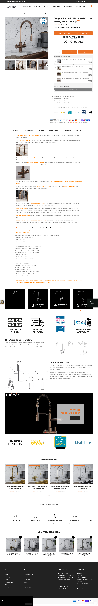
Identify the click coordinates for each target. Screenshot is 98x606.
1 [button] (48, 495)
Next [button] (47, 65)
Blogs (25, 582)
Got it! (28, 603)
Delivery (7, 579)
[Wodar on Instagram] (82, 589)
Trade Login (8, 577)
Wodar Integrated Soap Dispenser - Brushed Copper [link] (72, 66)
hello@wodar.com (11, 1)
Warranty (7, 587)
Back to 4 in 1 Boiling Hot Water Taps (50, 504)
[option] (15, 480)
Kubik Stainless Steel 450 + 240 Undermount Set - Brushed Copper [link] (75, 78)
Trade (17, 1)
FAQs (25, 569)
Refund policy (8, 584)
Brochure (23, 1)
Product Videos (27, 587)
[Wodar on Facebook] (77, 589)
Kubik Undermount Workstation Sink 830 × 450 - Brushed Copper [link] (75, 72)
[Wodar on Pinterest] (80, 589)
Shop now (75, 418)
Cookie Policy (27, 577)
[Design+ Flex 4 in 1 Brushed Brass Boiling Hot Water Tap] (2, 302)
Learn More (17, 600)
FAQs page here (73, 122)
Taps (6, 569)
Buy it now (85, 52)
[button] (20, 537)
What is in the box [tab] (54, 130)
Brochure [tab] (41, 130)
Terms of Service (9, 582)
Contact (7, 571)
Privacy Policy (27, 579)
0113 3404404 (62, 588)
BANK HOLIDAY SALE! (83, 1)
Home (6, 13)
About (25, 571)
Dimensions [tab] (67, 130)
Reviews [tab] (78, 130)
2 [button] (49, 495)
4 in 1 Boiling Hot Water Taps (15, 13)
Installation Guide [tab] (28, 130)
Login (20, 1)
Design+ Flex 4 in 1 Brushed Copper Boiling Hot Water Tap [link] (73, 59)
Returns (26, 584)
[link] (59, 61)
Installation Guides (28, 574)
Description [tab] (15, 130)
